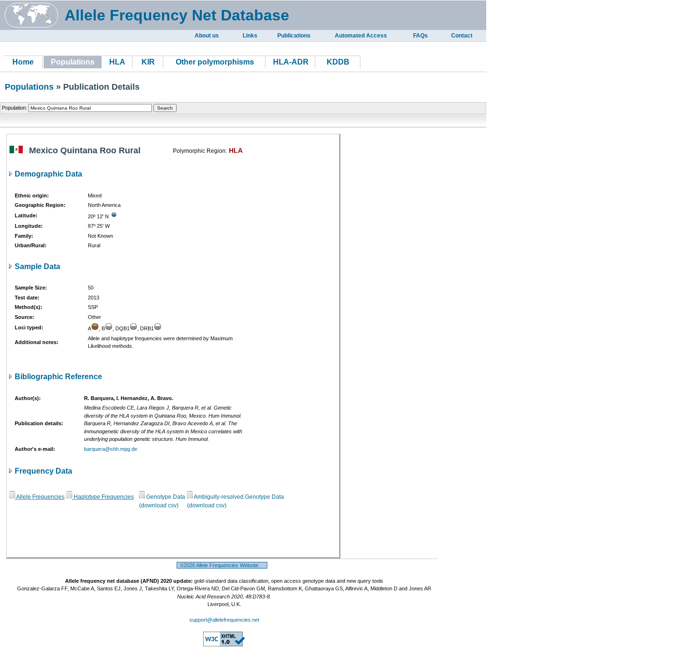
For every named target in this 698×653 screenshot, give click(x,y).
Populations (29, 87)
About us (207, 35)
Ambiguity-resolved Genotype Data (238, 497)
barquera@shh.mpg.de (110, 449)
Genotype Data (165, 497)
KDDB (338, 62)
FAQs (420, 35)
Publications (294, 35)
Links (250, 35)
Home (23, 62)
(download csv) (159, 505)
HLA (117, 62)
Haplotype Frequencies (103, 497)
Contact (461, 35)
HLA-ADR (291, 62)
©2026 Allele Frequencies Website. (222, 565)
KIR (148, 62)
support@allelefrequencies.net (224, 620)
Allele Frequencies (40, 497)
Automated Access (361, 35)
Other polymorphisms (215, 62)
